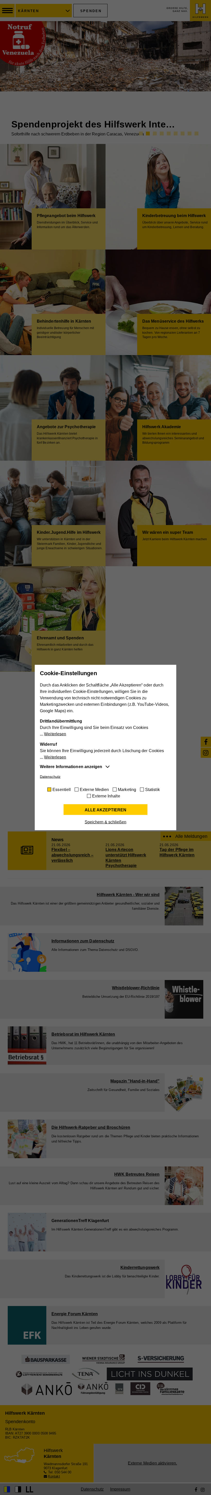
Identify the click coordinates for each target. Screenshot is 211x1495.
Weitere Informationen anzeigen (71, 766)
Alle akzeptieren (105, 810)
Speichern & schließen (105, 822)
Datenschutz (50, 777)
